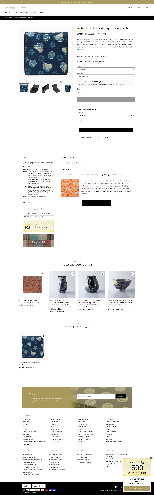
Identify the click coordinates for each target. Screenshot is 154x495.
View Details (137, 488)
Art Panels (109, 419)
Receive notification (106, 130)
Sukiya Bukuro (55, 437)
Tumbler (53, 424)
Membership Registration (114, 461)
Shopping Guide (56, 454)
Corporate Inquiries (84, 462)
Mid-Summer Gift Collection (32, 459)
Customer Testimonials (58, 469)
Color (79, 66)
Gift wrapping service (92, 56)
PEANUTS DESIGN (29, 464)
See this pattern (96, 203)
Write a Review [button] (48, 213)
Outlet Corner (27, 472)
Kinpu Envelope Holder (114, 442)
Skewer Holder (28, 439)
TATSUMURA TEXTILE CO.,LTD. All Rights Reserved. (119, 490)
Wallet (29, 166)
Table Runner (82, 424)
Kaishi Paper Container (86, 434)
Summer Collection (29, 457)
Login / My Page (111, 464)
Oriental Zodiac (46, 173)
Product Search (111, 459)
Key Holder (54, 422)
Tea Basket (109, 439)
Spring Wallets (33, 177)
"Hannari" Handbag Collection (33, 469)
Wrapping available (35, 173)
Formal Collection (29, 462)
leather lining (35, 183)
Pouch (25, 429)
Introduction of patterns (31, 474)
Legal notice (55, 462)
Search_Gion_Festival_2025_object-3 (39, 181)
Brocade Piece (83, 419)
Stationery (81, 422)
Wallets (80, 442)
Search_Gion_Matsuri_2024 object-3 (39, 179)
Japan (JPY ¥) (38, 486)
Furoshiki (26, 444)
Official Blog (82, 457)
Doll (79, 429)
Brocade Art (27, 437)
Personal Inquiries (84, 459)
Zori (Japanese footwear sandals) (34, 442)
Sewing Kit (26, 424)
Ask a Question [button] (32, 213)
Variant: (81, 112)
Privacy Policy (55, 464)
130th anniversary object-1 (36, 171)
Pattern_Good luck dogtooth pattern (42, 175)
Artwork (26, 422)
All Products (27, 419)
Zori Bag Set (55, 442)
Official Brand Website (85, 454)
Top (5, 17)
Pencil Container (111, 427)
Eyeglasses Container (58, 439)
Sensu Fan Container (85, 439)
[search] (43, 7)
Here (122, 84)
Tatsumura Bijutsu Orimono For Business (116, 455)
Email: (81, 120)
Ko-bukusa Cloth (56, 432)
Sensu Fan (109, 434)
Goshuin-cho (55, 434)
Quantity (80, 89)
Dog (29, 175)
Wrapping (81, 73)
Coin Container (111, 432)
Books (108, 437)
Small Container (56, 419)
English (25, 486)
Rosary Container (84, 437)
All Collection (27, 454)
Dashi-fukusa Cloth (29, 432)
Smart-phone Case (112, 422)
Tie (24, 427)
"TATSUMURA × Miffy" (30, 467)
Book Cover (82, 427)
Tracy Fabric (110, 424)
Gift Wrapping (55, 457)
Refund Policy (55, 467)
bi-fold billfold (49, 171)
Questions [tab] (38, 216)
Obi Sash (26, 434)
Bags (52, 427)
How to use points (57, 459)
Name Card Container (85, 432)
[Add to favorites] (43, 274)
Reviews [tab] (26, 216)
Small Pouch (55, 429)
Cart (107, 466)
